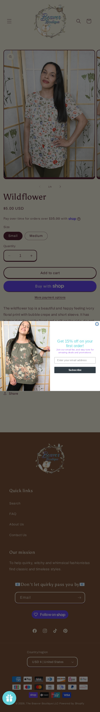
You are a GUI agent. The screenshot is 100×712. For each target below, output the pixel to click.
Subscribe (75, 370)
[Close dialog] (97, 324)
